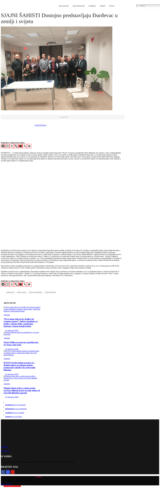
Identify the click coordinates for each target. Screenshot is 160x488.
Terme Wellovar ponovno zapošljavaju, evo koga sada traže (21, 343)
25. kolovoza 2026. (12, 330)
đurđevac (10, 292)
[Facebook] (3, 146)
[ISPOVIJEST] (22, 309)
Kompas (92, 6)
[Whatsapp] (12, 146)
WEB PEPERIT (6, 484)
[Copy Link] (25, 146)
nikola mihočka (35, 292)
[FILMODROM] (22, 378)
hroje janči (21, 292)
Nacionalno (79, 6)
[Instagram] (7, 146)
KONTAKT (4, 447)
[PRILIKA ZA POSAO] (22, 333)
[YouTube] (13, 472)
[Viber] (16, 146)
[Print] (29, 146)
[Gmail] (20, 146)
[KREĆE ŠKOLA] (22, 353)
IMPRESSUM (5, 451)
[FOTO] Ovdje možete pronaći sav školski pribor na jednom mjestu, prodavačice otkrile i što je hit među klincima (19, 366)
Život (112, 6)
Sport (102, 6)
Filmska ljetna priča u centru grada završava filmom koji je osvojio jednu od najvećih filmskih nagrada (22, 390)
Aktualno (64, 6)
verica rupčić (50, 292)
